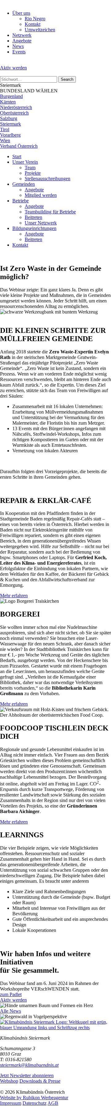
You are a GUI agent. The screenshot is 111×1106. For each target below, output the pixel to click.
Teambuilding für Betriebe (50, 211)
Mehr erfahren (14, 595)
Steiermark (10, 124)
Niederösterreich (16, 107)
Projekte (33, 173)
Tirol (4, 129)
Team (30, 167)
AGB (52, 1103)
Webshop (9, 1081)
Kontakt (32, 24)
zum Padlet (11, 994)
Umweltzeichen (40, 29)
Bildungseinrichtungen (34, 228)
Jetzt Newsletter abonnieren (27, 1075)
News (18, 46)
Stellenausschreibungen (47, 178)
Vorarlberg (10, 135)
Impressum (10, 1103)
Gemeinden (23, 184)
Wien (5, 140)
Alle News (10, 1011)
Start (16, 156)
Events (19, 51)
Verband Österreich (19, 146)
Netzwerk (21, 35)
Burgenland (11, 96)
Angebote (21, 40)
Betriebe (20, 200)
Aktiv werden (13, 67)
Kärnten (8, 101)
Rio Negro (35, 18)
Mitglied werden (41, 195)
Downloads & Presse (39, 1081)
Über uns (21, 13)
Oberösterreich (14, 112)
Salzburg (8, 118)
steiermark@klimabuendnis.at (29, 1065)
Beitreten (33, 217)
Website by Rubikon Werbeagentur (34, 1097)
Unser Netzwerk (41, 222)
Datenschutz (35, 1103)
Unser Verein (25, 162)
